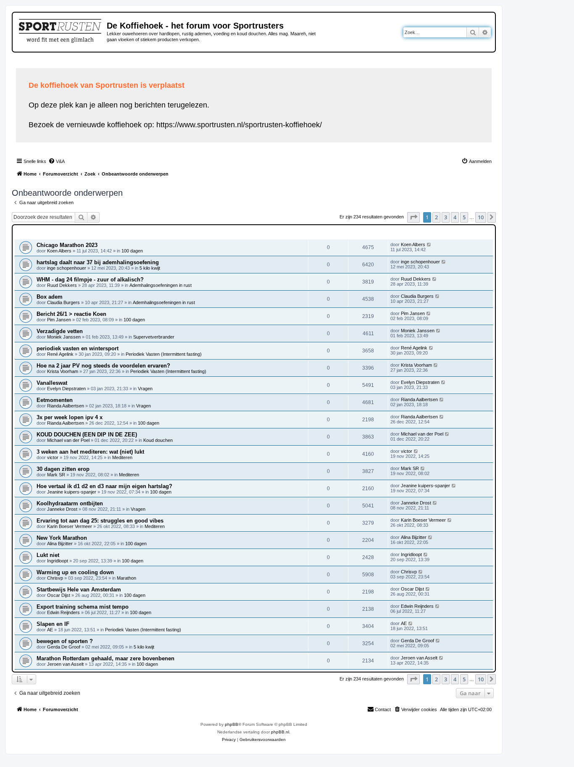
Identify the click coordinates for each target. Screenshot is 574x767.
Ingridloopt (57, 560)
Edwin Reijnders (63, 612)
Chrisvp (55, 578)
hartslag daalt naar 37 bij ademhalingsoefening (98, 262)
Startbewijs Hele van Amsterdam (79, 589)
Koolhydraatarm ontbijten (70, 503)
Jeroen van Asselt (65, 664)
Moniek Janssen (64, 336)
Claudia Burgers (63, 302)
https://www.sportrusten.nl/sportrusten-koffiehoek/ (239, 125)
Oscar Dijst (58, 595)
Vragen (145, 388)
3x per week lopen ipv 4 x (70, 417)
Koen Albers (59, 250)
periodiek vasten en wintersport (77, 348)
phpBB (231, 724)
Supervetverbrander (153, 336)
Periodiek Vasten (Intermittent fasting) (164, 354)
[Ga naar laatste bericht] (429, 244)
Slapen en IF (53, 624)
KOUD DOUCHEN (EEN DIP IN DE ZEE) (87, 434)
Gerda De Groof (63, 646)
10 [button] (481, 217)
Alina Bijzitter (60, 543)
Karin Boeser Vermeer (69, 526)
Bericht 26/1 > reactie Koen (71, 314)
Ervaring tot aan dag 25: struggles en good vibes (100, 520)
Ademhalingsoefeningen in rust (160, 285)
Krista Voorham (62, 371)
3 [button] (445, 217)
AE (50, 629)
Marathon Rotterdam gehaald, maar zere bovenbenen (105, 658)
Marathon (126, 578)
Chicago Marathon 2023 (67, 245)
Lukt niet (48, 555)
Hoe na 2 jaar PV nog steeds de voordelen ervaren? (103, 365)
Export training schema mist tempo (83, 607)
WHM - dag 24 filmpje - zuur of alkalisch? (90, 279)
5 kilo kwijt (150, 268)
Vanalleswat (52, 383)
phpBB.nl (280, 732)
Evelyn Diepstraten (66, 388)
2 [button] (436, 217)
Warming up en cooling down (75, 572)
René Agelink (60, 354)
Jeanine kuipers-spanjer (71, 491)
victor (52, 457)
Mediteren (122, 457)
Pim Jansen (59, 319)
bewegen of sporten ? (65, 641)
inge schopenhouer (66, 268)
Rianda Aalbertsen (65, 405)
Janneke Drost (62, 509)
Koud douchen (158, 440)
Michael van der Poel (68, 440)
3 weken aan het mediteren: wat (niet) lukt (90, 452)
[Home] (61, 29)
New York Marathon (62, 538)
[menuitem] (56, 161)
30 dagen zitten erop (63, 469)
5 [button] (464, 217)
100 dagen (132, 250)
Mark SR (56, 474)
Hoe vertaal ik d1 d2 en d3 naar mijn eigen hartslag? (104, 486)
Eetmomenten (55, 400)
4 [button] (454, 217)
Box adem (50, 297)
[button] (413, 217)
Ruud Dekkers (62, 285)
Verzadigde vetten (60, 331)
